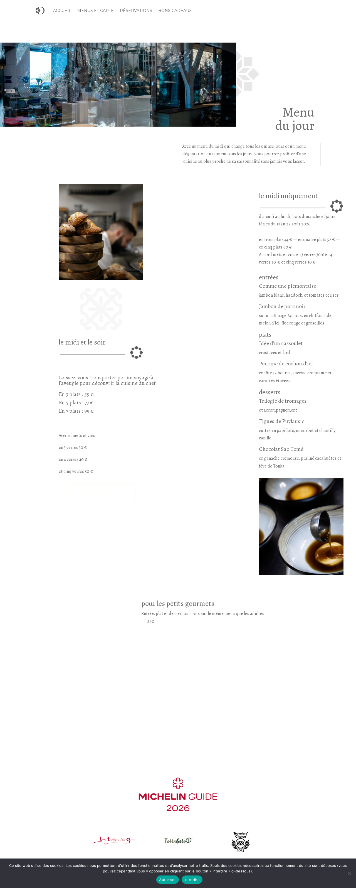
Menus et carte (95, 10)
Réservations (136, 10)
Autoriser (167, 879)
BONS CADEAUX (175, 10)
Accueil (62, 10)
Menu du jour (100, 492)
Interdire (192, 879)
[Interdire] (349, 873)
